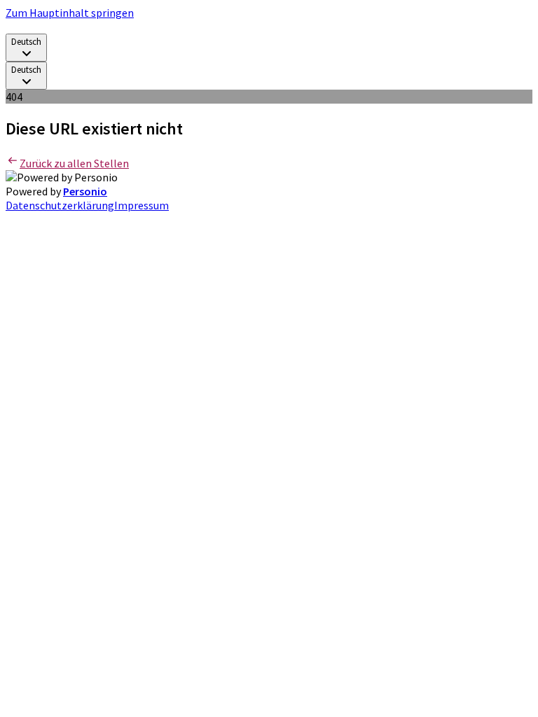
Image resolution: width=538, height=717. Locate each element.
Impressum (141, 205)
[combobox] (26, 48)
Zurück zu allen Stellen (74, 163)
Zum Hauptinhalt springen (70, 13)
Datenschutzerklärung (60, 205)
